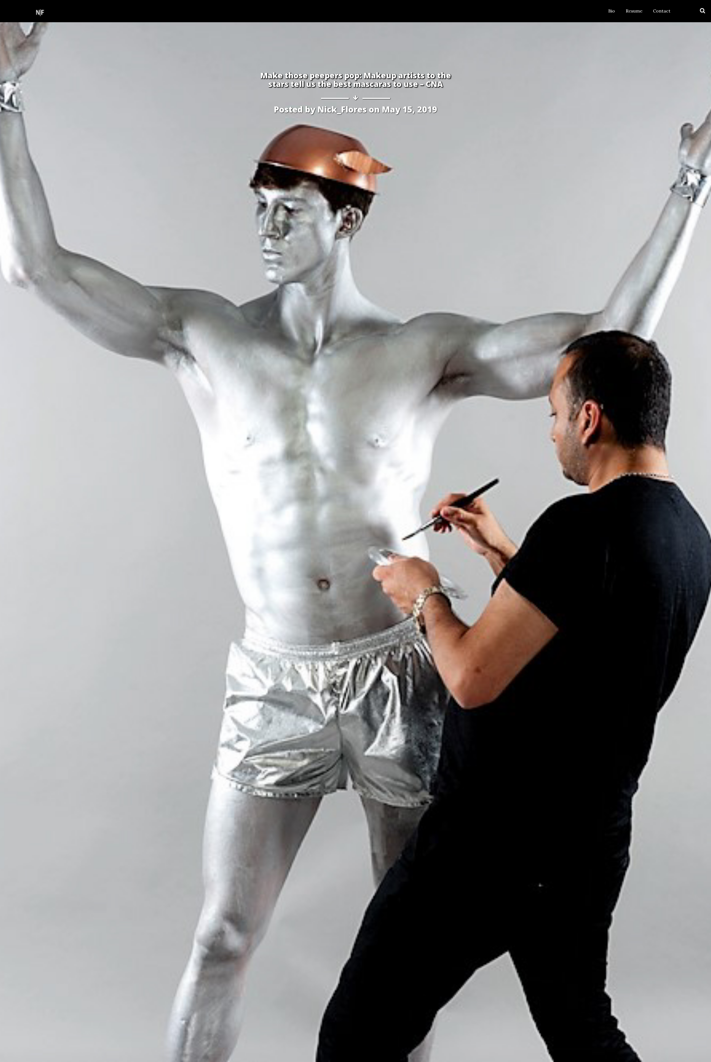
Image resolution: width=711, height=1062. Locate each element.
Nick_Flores (342, 109)
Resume (634, 11)
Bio (611, 11)
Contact (661, 11)
